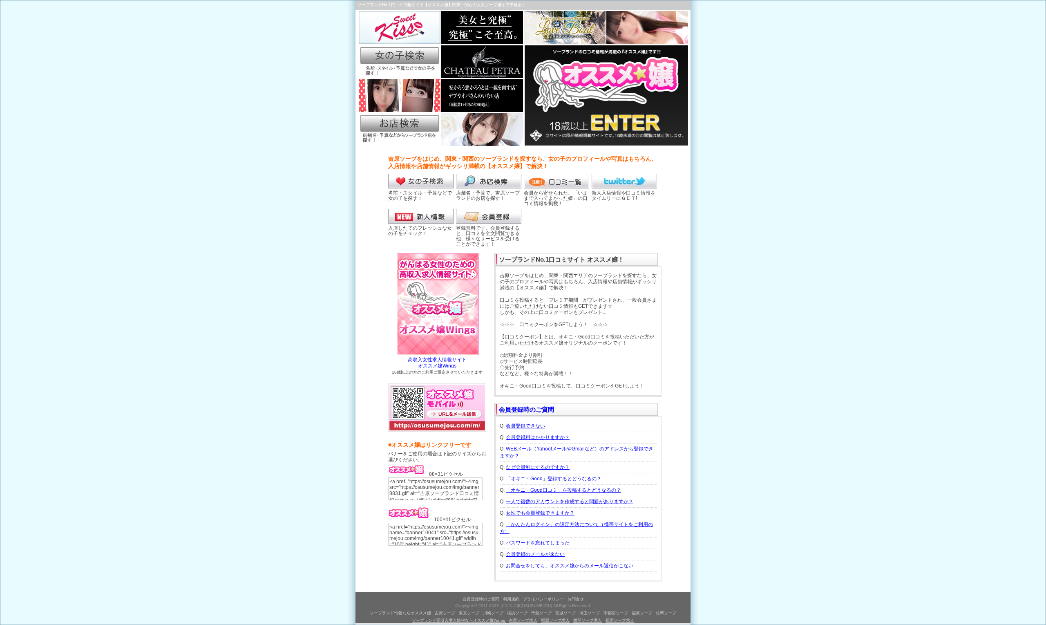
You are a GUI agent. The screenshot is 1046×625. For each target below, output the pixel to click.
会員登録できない (525, 426)
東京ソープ (469, 613)
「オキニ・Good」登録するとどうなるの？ (553, 479)
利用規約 (511, 599)
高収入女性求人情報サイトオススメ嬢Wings (437, 363)
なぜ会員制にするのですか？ (538, 467)
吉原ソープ (445, 613)
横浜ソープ (517, 613)
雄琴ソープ (666, 613)
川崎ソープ (493, 613)
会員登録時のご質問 (526, 409)
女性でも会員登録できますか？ (540, 513)
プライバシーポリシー (543, 599)
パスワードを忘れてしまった (538, 543)
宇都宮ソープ (615, 613)
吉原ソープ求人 (523, 620)
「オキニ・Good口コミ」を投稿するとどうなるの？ (563, 490)
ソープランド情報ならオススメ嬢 (401, 613)
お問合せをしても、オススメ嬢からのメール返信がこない (569, 566)
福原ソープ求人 (555, 620)
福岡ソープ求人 (620, 620)
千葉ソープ (541, 613)
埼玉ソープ (589, 613)
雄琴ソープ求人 (587, 620)
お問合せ (576, 599)
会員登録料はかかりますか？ (538, 437)
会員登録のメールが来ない (535, 554)
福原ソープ (642, 613)
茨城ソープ (565, 613)
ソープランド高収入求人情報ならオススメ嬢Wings (459, 620)
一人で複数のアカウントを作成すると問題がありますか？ (569, 501)
